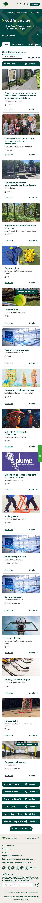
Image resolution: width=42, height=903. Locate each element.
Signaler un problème (11, 856)
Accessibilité (8, 896)
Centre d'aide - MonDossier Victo (15, 862)
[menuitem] (5, 4)
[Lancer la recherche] (38, 35)
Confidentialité (33, 896)
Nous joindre (7, 846)
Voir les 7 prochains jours (21, 829)
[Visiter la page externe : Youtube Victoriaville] (26, 868)
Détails (32, 109)
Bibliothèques (33, 45)
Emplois (5, 849)
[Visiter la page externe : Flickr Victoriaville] (31, 868)
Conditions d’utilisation (21, 899)
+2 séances (16, 603)
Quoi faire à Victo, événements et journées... (23, 12)
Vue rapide (9, 109)
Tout (6, 45)
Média (4, 852)
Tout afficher (32, 57)
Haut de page (31, 838)
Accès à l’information (20, 896)
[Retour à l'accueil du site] (3, 12)
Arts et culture (18, 45)
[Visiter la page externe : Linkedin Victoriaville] (22, 868)
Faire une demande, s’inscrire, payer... (17, 859)
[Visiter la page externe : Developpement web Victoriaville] (35, 868)
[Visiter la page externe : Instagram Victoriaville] (17, 868)
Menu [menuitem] (36, 4)
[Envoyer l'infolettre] (37, 885)
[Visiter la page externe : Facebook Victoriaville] (4, 868)
